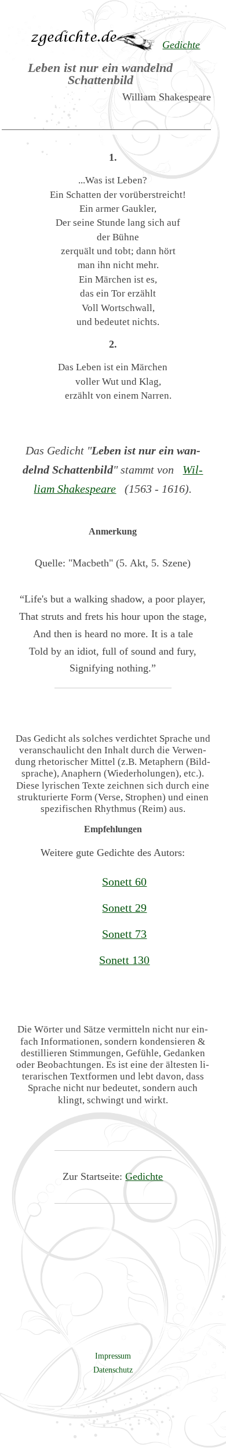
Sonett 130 (124, 960)
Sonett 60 (124, 881)
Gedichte (144, 1176)
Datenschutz (113, 1369)
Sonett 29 (124, 907)
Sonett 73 (124, 933)
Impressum (113, 1355)
